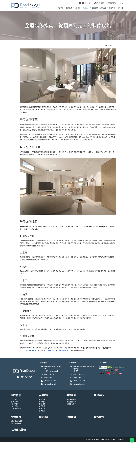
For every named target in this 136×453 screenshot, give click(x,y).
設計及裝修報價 (17, 421)
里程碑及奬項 (16, 408)
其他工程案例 (71, 404)
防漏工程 (42, 408)
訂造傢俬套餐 (16, 423)
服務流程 (42, 399)
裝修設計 (78, 8)
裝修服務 (42, 404)
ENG (121, 3)
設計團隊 (14, 402)
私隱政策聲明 (18, 430)
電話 (45, 350)
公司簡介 (14, 399)
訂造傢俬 (42, 406)
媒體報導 (112, 8)
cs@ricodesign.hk (50, 384)
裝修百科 (86, 8)
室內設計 (42, 402)
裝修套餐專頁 (31, 350)
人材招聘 (14, 406)
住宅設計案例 (71, 399)
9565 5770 (112, 3)
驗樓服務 (42, 411)
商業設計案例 (71, 402)
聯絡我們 (120, 8)
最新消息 (103, 8)
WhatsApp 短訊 (53, 350)
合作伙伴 (14, 404)
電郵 (61, 350)
